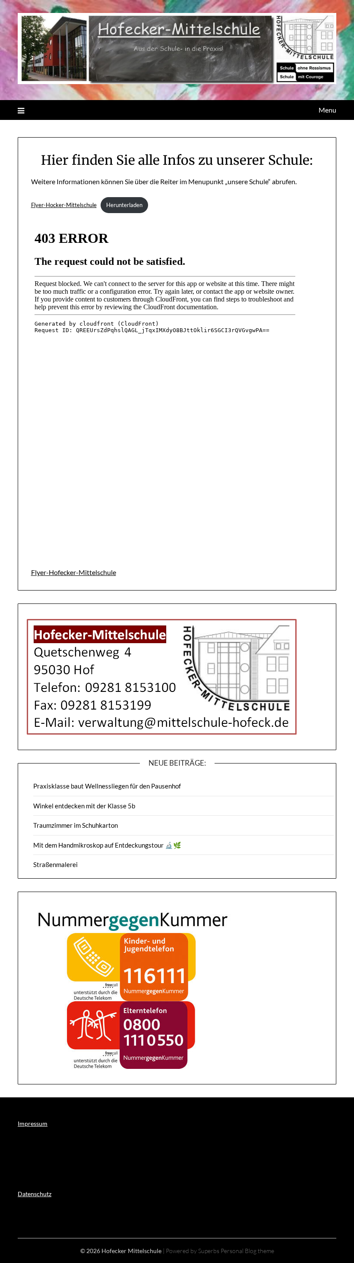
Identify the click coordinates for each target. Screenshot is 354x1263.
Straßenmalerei (55, 864)
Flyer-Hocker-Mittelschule (64, 204)
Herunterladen (124, 204)
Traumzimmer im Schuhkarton (75, 825)
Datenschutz (34, 1193)
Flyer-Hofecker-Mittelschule (73, 572)
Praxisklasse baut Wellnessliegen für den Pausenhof (107, 786)
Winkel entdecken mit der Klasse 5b (84, 806)
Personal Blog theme (247, 1250)
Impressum (32, 1123)
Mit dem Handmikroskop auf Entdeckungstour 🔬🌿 (107, 845)
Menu (327, 110)
